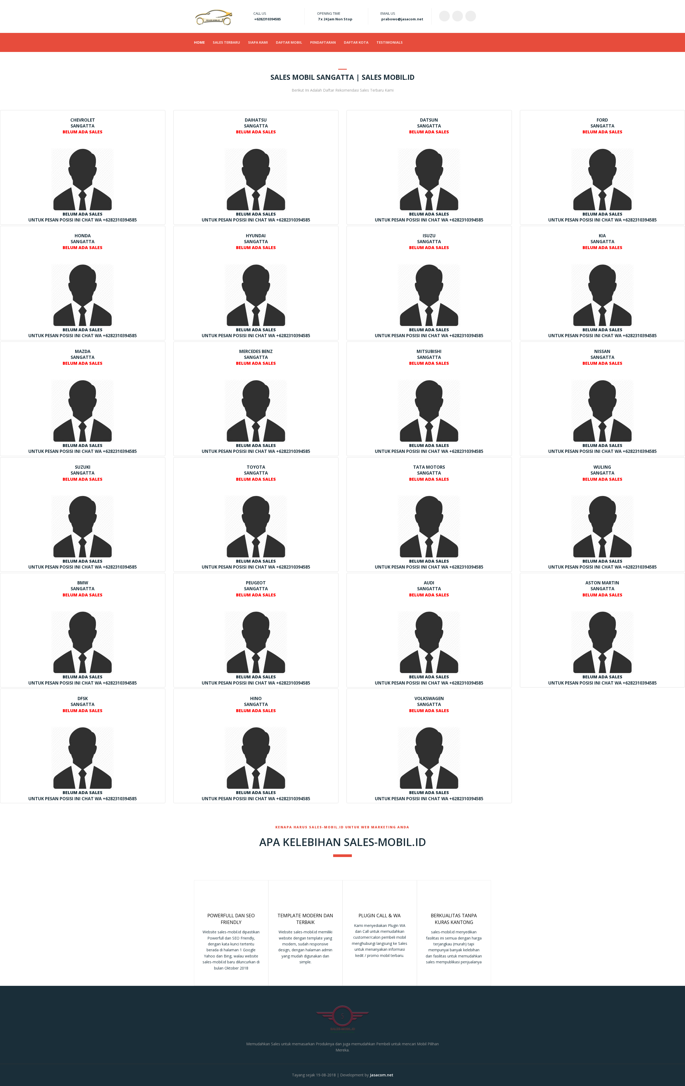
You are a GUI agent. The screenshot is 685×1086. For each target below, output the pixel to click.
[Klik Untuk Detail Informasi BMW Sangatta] (82, 641)
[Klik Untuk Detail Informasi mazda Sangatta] (82, 410)
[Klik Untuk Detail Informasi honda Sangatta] (82, 294)
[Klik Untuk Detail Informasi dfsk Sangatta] (82, 757)
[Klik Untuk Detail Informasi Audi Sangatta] (429, 641)
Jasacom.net (381, 1074)
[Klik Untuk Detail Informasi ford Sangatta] (602, 179)
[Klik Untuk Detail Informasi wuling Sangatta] (602, 526)
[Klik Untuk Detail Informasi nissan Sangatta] (602, 410)
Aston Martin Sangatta (602, 589)
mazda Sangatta (82, 357)
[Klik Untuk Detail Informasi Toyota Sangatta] (255, 526)
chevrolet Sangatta (82, 126)
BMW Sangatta (82, 589)
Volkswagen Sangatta (429, 704)
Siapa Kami (258, 42)
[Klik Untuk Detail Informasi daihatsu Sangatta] (255, 179)
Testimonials (389, 42)
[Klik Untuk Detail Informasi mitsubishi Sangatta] (429, 410)
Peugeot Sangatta (256, 589)
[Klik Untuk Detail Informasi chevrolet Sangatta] (82, 179)
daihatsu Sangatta (256, 126)
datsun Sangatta (429, 126)
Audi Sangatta (429, 589)
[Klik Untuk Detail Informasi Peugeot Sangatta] (255, 641)
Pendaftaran (323, 42)
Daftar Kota (356, 42)
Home (199, 42)
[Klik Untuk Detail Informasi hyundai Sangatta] (255, 294)
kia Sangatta (602, 242)
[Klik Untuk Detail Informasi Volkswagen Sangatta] (429, 757)
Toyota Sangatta (256, 473)
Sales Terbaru (226, 42)
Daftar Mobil (289, 42)
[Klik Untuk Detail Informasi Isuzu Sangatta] (429, 294)
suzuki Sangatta (82, 473)
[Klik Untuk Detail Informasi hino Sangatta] (255, 757)
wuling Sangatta (602, 473)
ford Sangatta (602, 126)
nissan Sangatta (602, 357)
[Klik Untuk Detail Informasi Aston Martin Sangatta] (602, 641)
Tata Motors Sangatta (429, 473)
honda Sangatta (82, 242)
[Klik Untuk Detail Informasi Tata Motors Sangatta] (429, 526)
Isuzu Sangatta (429, 242)
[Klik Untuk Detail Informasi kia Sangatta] (602, 294)
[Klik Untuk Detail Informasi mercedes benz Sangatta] (255, 410)
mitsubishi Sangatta (429, 357)
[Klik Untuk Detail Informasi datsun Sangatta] (429, 179)
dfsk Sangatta (82, 704)
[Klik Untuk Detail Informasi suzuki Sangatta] (82, 526)
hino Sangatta (256, 704)
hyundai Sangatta (256, 242)
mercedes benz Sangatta (256, 357)
